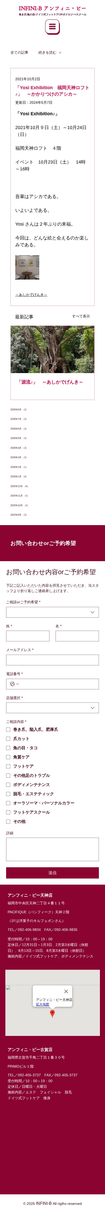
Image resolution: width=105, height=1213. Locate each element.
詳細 (9, 833)
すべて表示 (81, 316)
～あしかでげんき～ (31, 295)
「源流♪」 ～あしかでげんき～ (50, 382)
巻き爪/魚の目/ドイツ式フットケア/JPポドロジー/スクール (52, 14)
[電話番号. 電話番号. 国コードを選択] (14, 684)
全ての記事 (19, 52)
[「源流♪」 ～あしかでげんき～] (53, 349)
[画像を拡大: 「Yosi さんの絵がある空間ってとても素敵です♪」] (27, 267)
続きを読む (47, 52)
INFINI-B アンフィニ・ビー (52, 8)
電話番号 (14, 674)
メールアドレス (19, 650)
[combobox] (52, 612)
